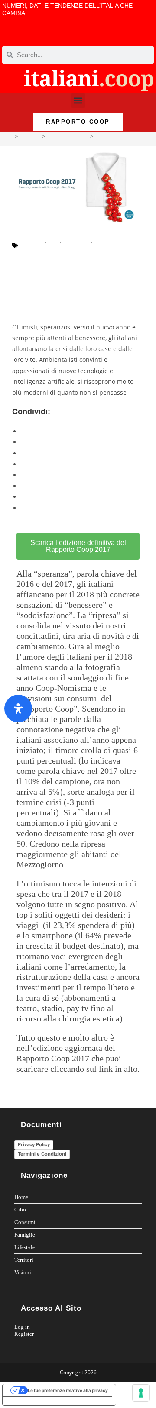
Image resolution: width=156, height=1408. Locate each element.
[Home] (10, 136)
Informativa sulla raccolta (34, 1401)
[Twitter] (127, 36)
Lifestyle (24, 1247)
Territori (23, 1260)
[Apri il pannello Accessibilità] (18, 708)
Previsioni (77, 240)
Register (24, 1334)
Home (21, 1197)
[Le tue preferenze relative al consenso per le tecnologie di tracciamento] (141, 1393)
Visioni (22, 1272)
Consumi (25, 1222)
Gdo (54, 240)
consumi (32, 240)
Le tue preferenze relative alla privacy (68, 1390)
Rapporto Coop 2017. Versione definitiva (62, 302)
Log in (22, 1327)
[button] (78, 100)
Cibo (20, 1209)
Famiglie (24, 1234)
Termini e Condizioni (42, 1154)
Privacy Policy (34, 1144)
